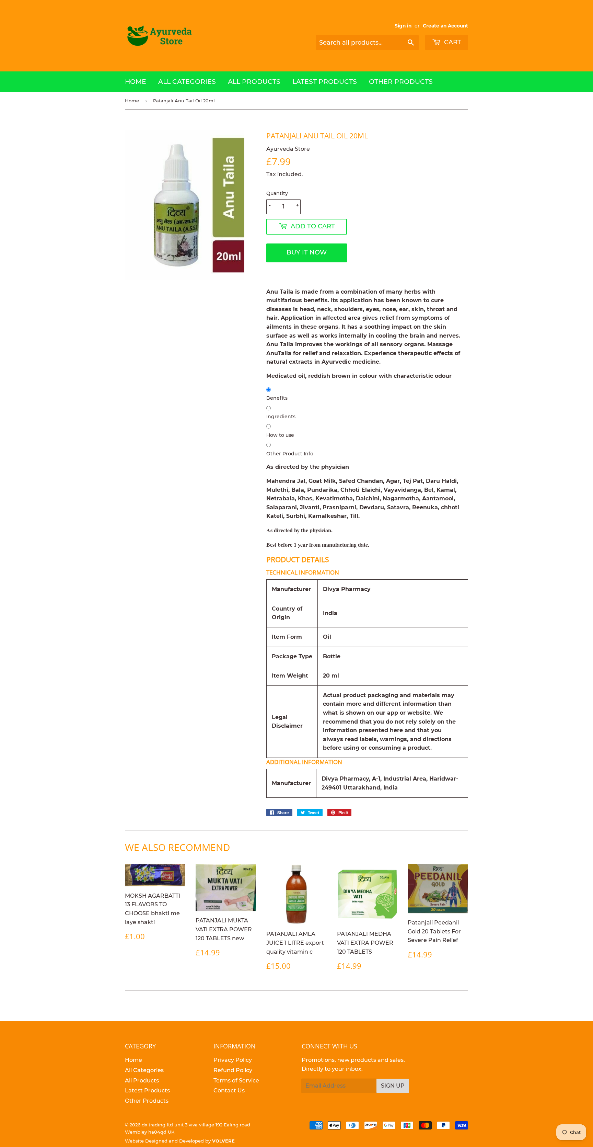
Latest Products (324, 82)
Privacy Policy (232, 1060)
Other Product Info (289, 454)
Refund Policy (232, 1070)
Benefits (277, 398)
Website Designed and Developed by (180, 1141)
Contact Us (229, 1090)
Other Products (401, 82)
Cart (451, 42)
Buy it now (307, 252)
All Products (254, 82)
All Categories (187, 82)
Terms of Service (236, 1080)
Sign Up (393, 1085)
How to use (280, 435)
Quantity (277, 193)
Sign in (403, 26)
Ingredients (280, 416)
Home (135, 82)
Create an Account (445, 26)
